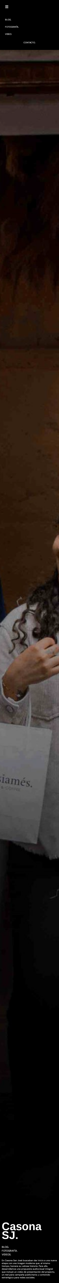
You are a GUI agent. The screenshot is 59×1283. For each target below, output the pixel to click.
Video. (8, 34)
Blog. (8, 20)
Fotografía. (12, 27)
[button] (6, 6)
